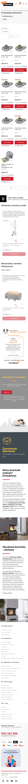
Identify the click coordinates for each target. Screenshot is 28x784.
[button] (8, 335)
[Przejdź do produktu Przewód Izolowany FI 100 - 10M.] (7, 48)
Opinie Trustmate (6, 716)
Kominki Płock (5, 709)
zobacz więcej (5, 270)
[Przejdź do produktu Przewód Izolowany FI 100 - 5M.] (21, 48)
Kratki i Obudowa (7, 10)
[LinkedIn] (16, 781)
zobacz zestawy (7, 593)
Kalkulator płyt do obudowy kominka (11, 658)
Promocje (4, 647)
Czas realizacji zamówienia (8, 675)
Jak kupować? (5, 685)
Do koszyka (7, 70)
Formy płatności (6, 666)
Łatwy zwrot (5, 678)
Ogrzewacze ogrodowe (8, 654)
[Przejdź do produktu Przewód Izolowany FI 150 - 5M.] (21, 121)
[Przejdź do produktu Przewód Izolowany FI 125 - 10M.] (7, 84)
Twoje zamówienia (6, 630)
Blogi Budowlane (6, 714)
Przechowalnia (5, 634)
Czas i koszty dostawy (7, 673)
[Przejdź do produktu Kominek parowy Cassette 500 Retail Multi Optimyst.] (14, 295)
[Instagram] (7, 781)
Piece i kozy (4, 651)
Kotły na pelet (5, 649)
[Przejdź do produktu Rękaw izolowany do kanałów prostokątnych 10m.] (7, 157)
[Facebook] (3, 781)
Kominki (3, 656)
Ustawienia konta (6, 632)
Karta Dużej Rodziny (7, 697)
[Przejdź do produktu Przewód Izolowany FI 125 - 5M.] (21, 84)
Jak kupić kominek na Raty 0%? (10, 668)
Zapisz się (6, 392)
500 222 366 (9, 733)
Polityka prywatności (7, 695)
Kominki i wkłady (6, 642)
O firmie (3, 712)
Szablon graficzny (9, 777)
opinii (18, 332)
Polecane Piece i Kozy (7, 644)
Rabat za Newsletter (7, 688)
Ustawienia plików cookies (8, 690)
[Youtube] (12, 781)
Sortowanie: (4, 28)
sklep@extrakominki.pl (8, 736)
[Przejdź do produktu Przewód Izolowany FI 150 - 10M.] (7, 121)
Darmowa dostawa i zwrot (8, 671)
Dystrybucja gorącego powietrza (20, 10)
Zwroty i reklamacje (6, 699)
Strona (11, 36)
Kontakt (3, 707)
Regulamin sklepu (6, 692)
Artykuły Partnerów (6, 718)
